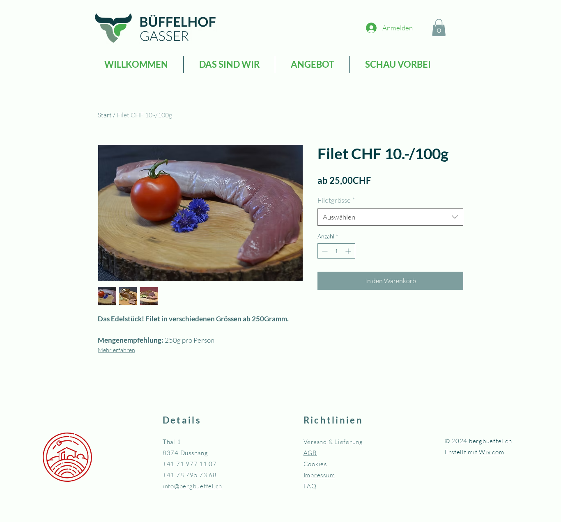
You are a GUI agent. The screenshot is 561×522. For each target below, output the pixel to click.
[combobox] (390, 217)
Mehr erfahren (116, 349)
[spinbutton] (336, 251)
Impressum (319, 475)
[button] (439, 27)
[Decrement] (324, 251)
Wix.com (491, 452)
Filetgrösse (336, 200)
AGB (310, 453)
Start (105, 115)
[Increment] (349, 251)
